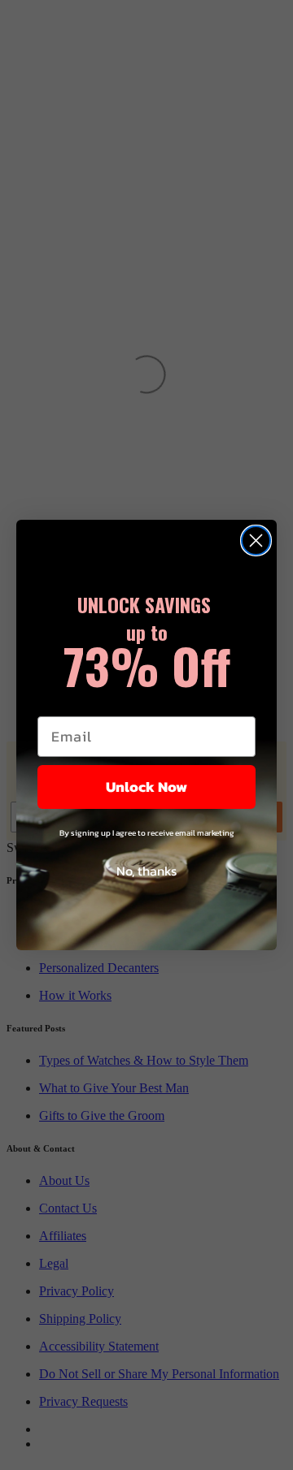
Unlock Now (146, 787)
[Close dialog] (256, 540)
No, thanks (146, 870)
